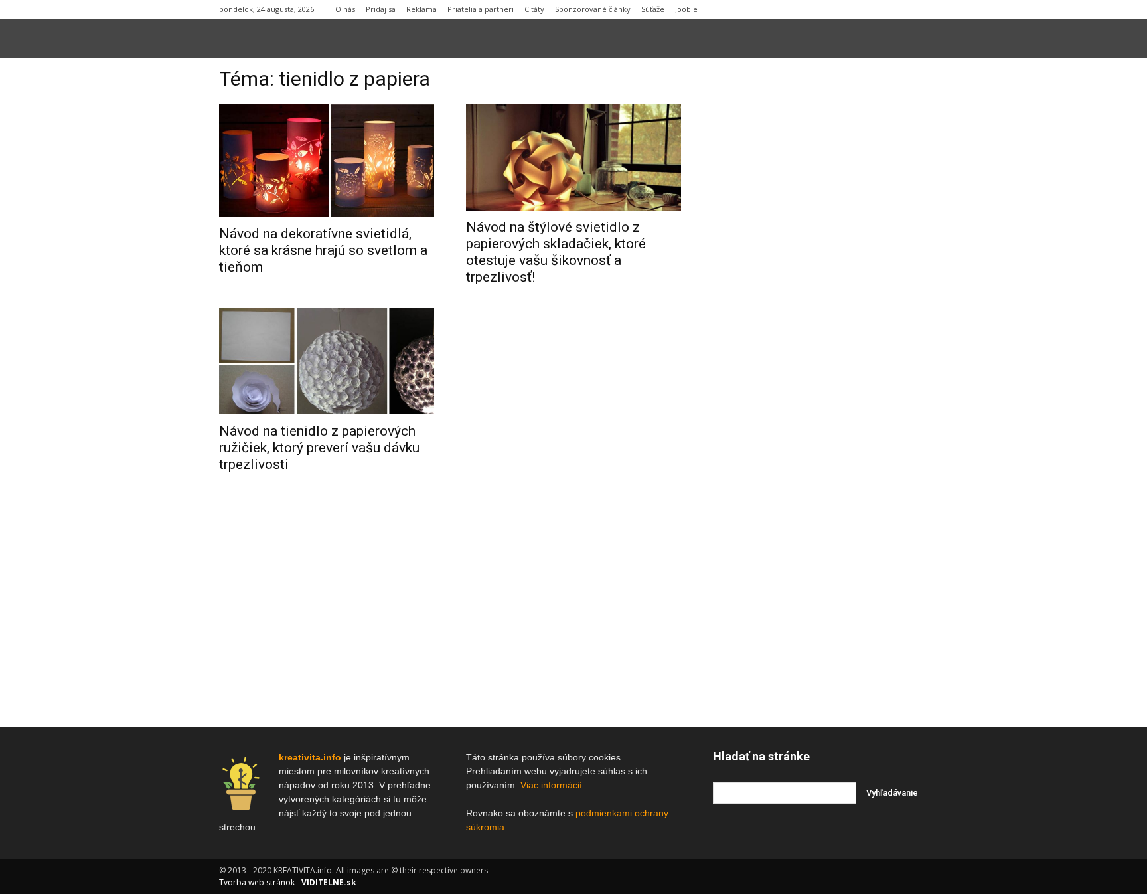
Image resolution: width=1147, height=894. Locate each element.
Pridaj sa (381, 9)
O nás (345, 9)
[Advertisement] (820, 271)
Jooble (686, 9)
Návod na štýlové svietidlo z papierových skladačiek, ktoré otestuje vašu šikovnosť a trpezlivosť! (556, 252)
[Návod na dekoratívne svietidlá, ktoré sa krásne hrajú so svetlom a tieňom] (326, 160)
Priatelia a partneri (480, 9)
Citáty (534, 9)
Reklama (421, 9)
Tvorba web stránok (257, 882)
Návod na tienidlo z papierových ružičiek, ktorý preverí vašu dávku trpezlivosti (319, 447)
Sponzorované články (593, 9)
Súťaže (652, 9)
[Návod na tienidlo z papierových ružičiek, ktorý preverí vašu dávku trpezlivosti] (326, 361)
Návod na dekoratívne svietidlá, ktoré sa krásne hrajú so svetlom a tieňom (323, 250)
